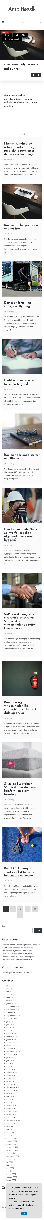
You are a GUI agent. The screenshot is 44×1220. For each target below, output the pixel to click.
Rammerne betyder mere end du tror (17, 951)
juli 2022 (9, 1126)
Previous (33, 75)
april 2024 (10, 1066)
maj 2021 (10, 1168)
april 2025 (10, 1031)
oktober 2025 (11, 1013)
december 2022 (12, 1111)
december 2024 (12, 1042)
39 (35, 909)
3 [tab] (24, 134)
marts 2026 (11, 998)
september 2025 (13, 1016)
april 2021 (10, 1171)
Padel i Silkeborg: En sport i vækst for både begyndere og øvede (19, 872)
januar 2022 (11, 1144)
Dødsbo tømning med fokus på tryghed (18, 957)
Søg (3, 926)
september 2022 (13, 1120)
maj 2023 (10, 1099)
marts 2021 (11, 1174)
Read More (14, 75)
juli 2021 (9, 1162)
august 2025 (11, 1019)
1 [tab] (19, 134)
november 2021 (12, 1150)
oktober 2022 (11, 1117)
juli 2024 (9, 1057)
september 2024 (13, 1051)
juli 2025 (9, 1022)
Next (38, 75)
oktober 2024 (11, 1048)
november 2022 (12, 1114)
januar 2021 (11, 1180)
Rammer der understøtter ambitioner (17, 960)
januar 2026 (11, 1004)
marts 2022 (11, 1138)
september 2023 (13, 1087)
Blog (7, 35)
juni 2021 (10, 1165)
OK (24, 1213)
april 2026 (10, 995)
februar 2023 (11, 1105)
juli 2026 (9, 986)
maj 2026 (10, 992)
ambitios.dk (14, 39)
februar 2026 (11, 1001)
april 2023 (10, 1102)
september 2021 (13, 1156)
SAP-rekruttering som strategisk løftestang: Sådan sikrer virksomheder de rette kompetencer (19, 621)
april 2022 (10, 1135)
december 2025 (12, 1007)
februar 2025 (11, 1037)
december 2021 (12, 1147)
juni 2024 (10, 1060)
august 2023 (11, 1090)
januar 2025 (11, 1039)
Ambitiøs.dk (22, 9)
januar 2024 (11, 1075)
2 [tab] (22, 134)
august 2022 (11, 1123)
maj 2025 (10, 1027)
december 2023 (12, 1078)
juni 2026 (10, 989)
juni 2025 (10, 1025)
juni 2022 (10, 1129)
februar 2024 (11, 1072)
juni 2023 (10, 1096)
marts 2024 (11, 1069)
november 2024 (12, 1045)
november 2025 (12, 1010)
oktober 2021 (11, 1153)
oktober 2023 (11, 1084)
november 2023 (12, 1081)
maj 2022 (10, 1132)
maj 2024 (10, 1063)
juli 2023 (9, 1093)
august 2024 (11, 1054)
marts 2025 (11, 1033)
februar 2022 (11, 1141)
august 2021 (11, 1159)
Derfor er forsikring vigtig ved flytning (17, 954)
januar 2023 (11, 1108)
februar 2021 (11, 1177)
